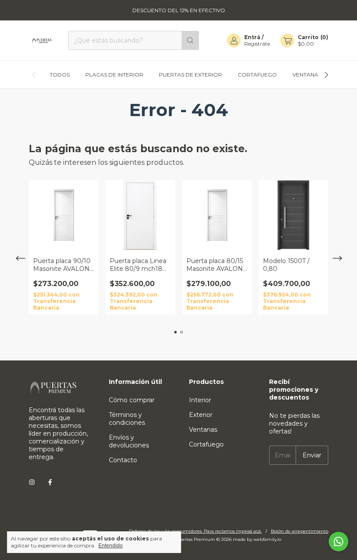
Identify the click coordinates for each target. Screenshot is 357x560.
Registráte (257, 43)
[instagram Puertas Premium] (32, 482)
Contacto (123, 460)
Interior (200, 400)
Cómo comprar (132, 400)
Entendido (110, 546)
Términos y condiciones (127, 419)
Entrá (252, 37)
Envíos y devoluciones (129, 441)
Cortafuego (257, 74)
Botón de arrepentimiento (299, 531)
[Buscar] (190, 40)
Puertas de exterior (190, 74)
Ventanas (307, 74)
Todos (60, 74)
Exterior (200, 415)
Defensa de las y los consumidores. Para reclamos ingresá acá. (195, 531)
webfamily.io (267, 539)
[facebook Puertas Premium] (50, 482)
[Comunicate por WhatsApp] (338, 541)
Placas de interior (114, 74)
